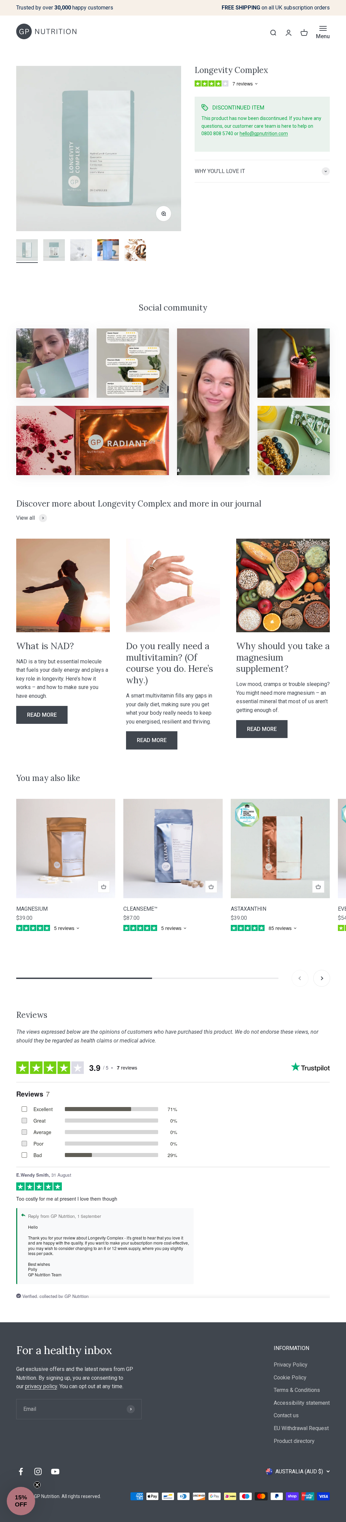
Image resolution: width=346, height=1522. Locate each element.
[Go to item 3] (81, 251)
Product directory (294, 1441)
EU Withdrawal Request (301, 1428)
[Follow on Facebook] (20, 1471)
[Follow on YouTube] (55, 1471)
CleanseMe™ (140, 909)
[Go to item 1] (27, 251)
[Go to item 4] (108, 251)
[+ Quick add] (104, 887)
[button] (21, 1501)
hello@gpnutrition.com (264, 133)
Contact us (286, 1415)
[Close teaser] (37, 1484)
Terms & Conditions (297, 1390)
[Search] (273, 32)
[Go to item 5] (135, 251)
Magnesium (32, 909)
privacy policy (41, 1386)
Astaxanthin (248, 909)
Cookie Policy (290, 1377)
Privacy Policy (290, 1364)
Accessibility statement (302, 1403)
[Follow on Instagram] (38, 1471)
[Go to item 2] (54, 251)
